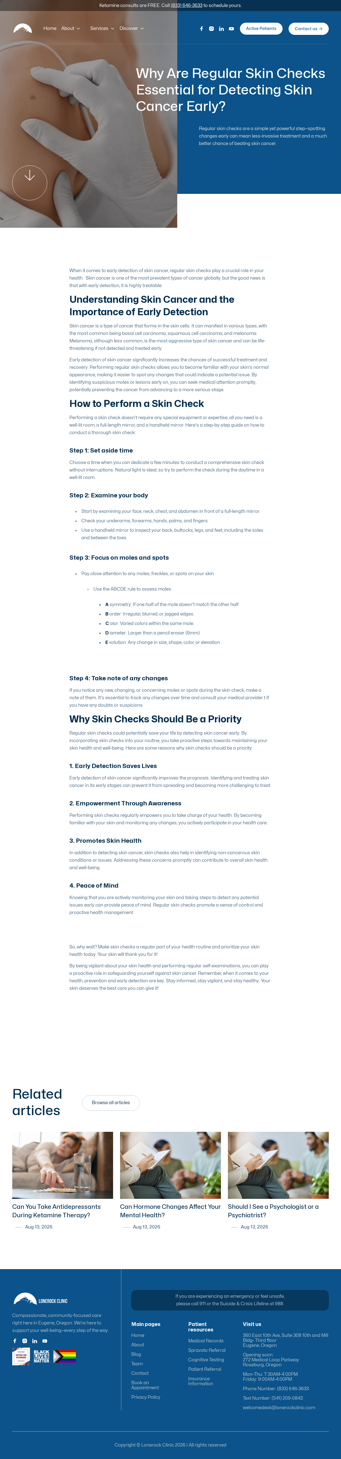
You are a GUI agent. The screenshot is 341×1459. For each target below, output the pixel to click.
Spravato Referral (207, 1350)
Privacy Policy (145, 1397)
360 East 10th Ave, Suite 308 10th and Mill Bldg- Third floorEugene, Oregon (285, 1340)
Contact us (309, 29)
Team (137, 1364)
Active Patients (261, 29)
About (137, 1345)
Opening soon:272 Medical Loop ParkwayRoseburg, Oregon (271, 1360)
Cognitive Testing (206, 1360)
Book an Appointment (145, 1385)
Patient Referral (204, 1369)
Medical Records (206, 1341)
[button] (70, 28)
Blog (136, 1354)
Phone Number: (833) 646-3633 (276, 1389)
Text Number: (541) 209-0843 (273, 1398)
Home (49, 28)
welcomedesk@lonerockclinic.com (279, 1408)
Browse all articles (111, 1103)
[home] (22, 28)
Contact (140, 1373)
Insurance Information (200, 1381)
